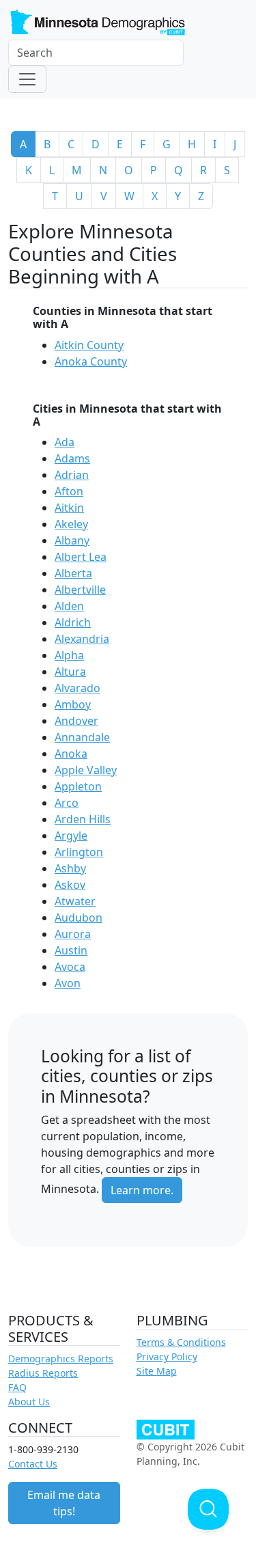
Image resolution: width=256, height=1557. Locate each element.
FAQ (17, 1387)
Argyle (71, 835)
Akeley (71, 524)
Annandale (82, 737)
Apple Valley (86, 769)
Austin (71, 950)
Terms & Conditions (181, 1342)
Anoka (71, 753)
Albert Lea (80, 556)
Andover (76, 720)
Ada (64, 442)
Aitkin (69, 507)
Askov (70, 884)
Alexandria (82, 638)
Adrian (72, 474)
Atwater (75, 901)
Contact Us (32, 1463)
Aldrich (73, 622)
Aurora (73, 933)
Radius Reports (43, 1372)
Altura (70, 671)
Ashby (70, 868)
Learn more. (142, 1190)
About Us (29, 1401)
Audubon (78, 917)
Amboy (73, 704)
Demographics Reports (60, 1358)
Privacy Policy (167, 1356)
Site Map (157, 1370)
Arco (67, 802)
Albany (72, 540)
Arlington (79, 851)
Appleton (78, 786)
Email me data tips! (63, 1503)
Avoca (70, 966)
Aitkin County (89, 345)
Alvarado (77, 687)
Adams (72, 458)
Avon (68, 983)
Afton (69, 491)
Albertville (80, 589)
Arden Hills (83, 819)
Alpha (69, 655)
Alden (69, 606)
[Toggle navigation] (27, 79)
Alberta (73, 573)
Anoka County (91, 361)
